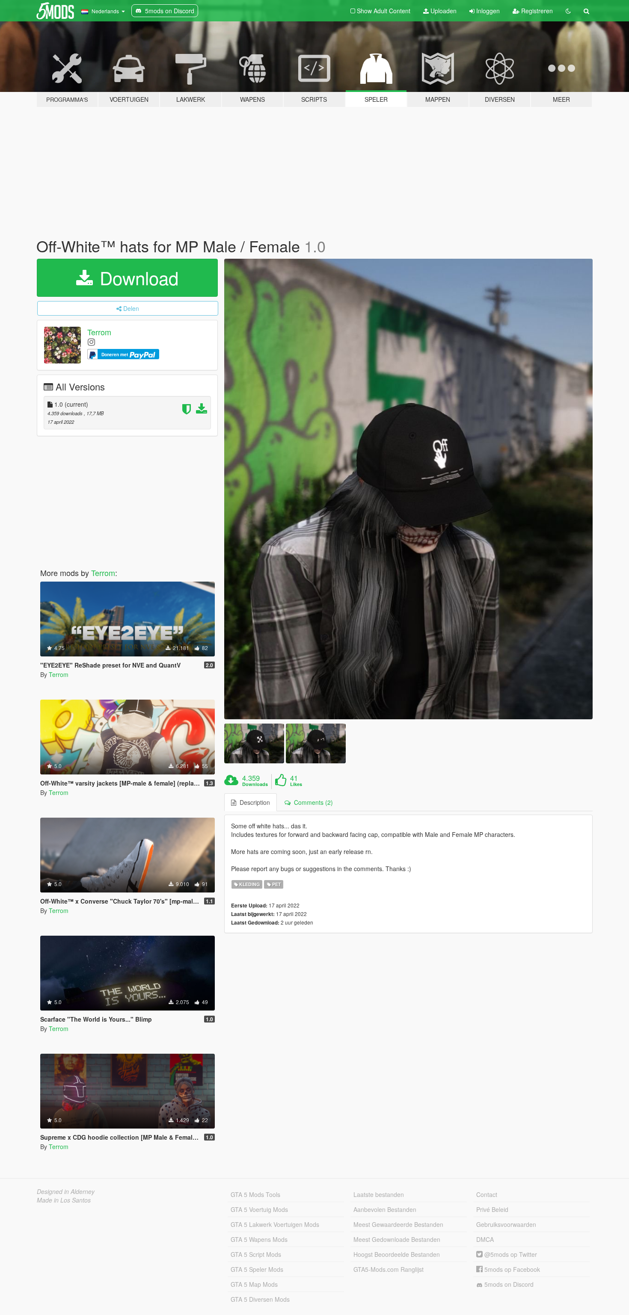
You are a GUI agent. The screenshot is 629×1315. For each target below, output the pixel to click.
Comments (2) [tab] (312, 802)
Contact (486, 1194)
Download (136, 277)
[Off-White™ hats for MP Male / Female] (408, 489)
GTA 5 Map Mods (254, 1284)
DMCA (485, 1239)
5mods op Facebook (511, 1269)
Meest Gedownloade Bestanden (396, 1239)
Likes (296, 784)
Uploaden (443, 10)
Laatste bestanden (378, 1194)
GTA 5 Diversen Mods (260, 1299)
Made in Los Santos (64, 1200)
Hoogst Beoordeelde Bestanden (396, 1254)
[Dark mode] (568, 10)
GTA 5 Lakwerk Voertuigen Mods (275, 1224)
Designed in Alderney (66, 1191)
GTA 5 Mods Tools (255, 1194)
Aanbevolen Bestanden (384, 1209)
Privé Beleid (492, 1209)
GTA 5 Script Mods (256, 1254)
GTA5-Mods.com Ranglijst (388, 1269)
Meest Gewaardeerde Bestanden (398, 1224)
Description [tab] (253, 802)
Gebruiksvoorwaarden (506, 1224)
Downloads (255, 784)
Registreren (536, 10)
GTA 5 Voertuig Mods (259, 1209)
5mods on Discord (508, 1284)
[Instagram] (91, 341)
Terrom (99, 331)
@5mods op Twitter (510, 1254)
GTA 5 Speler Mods (257, 1269)
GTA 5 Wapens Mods (259, 1239)
